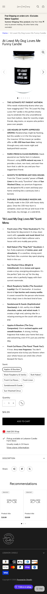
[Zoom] (43, 52)
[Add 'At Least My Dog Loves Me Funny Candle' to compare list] (21, 403)
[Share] (14, 469)
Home (5, 33)
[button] (17, 98)
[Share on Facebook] (22, 469)
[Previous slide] (4, 72)
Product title (6, 514)
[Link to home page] (8, 539)
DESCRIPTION (8, 458)
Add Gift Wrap (13, 431)
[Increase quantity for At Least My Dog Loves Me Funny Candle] (13, 403)
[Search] (37, 6)
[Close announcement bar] (43, 21)
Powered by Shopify (24, 580)
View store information (18, 448)
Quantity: (6, 398)
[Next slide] (43, 72)
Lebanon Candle (10, 553)
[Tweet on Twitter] (29, 469)
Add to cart (23, 421)
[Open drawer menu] (3, 6)
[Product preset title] (11, 501)
